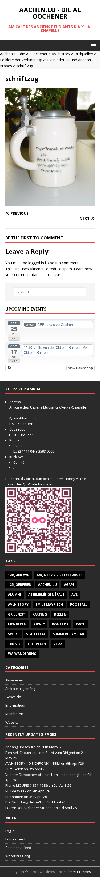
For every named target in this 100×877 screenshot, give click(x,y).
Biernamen (14, 796)
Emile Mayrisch (49, 604)
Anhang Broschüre (20, 747)
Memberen (17, 624)
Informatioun (15, 705)
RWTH (81, 624)
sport (13, 634)
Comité (19, 462)
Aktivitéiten (14, 680)
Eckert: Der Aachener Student (29, 807)
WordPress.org (17, 856)
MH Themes (82, 872)
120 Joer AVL (18, 575)
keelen (60, 614)
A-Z (16, 467)
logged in (36, 262)
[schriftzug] (50, 203)
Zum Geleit (14, 769)
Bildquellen (83, 53)
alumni (14, 594)
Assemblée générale (46, 594)
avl (74, 594)
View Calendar (79, 368)
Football (78, 604)
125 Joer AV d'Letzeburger (59, 575)
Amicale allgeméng (20, 688)
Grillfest (16, 614)
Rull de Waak (15, 791)
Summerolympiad (68, 634)
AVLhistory (61, 53)
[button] (93, 45)
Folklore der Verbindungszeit (24, 59)
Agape (69, 584)
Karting (39, 614)
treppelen (36, 644)
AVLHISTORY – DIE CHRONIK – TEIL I (32, 763)
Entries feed (15, 839)
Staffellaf (36, 634)
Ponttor (60, 624)
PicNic (39, 624)
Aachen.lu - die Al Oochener (23, 53)
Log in (10, 830)
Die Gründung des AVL (23, 802)
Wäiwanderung (22, 653)
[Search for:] (50, 291)
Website (12, 722)
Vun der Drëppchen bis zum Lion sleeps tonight (43, 774)
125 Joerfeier (19, 584)
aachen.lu (47, 584)
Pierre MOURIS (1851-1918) (26, 785)
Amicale (15, 407)
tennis (14, 644)
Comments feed (18, 847)
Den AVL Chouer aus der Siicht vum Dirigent (40, 752)
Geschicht (13, 696)
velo (57, 644)
